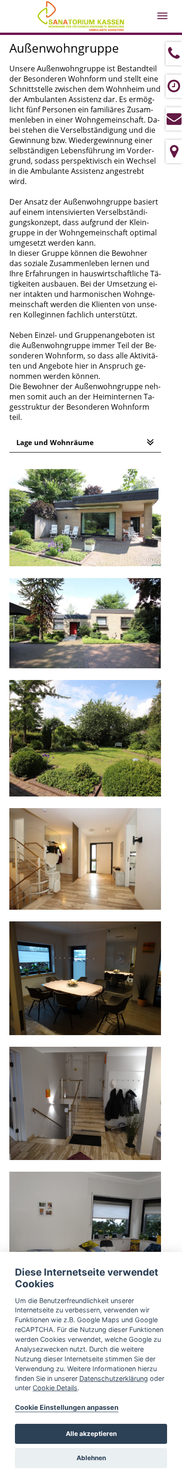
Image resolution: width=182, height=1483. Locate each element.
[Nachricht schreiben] (174, 118)
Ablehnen (91, 1458)
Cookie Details (55, 1388)
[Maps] (174, 151)
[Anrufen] (174, 53)
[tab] (85, 443)
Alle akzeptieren (91, 1433)
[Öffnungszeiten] (174, 86)
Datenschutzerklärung (113, 1378)
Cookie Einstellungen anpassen (67, 1407)
